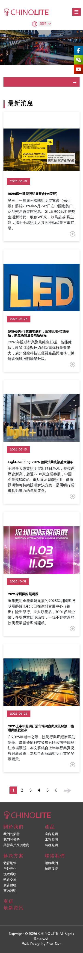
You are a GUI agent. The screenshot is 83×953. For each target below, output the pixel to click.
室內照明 (51, 834)
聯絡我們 (51, 863)
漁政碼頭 (9, 874)
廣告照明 (9, 885)
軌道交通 (9, 880)
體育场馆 (9, 863)
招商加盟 (51, 869)
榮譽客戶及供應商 (16, 845)
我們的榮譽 (11, 834)
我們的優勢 (11, 840)
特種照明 (51, 845)
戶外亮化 (9, 869)
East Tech (53, 944)
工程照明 (51, 840)
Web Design (31, 944)
